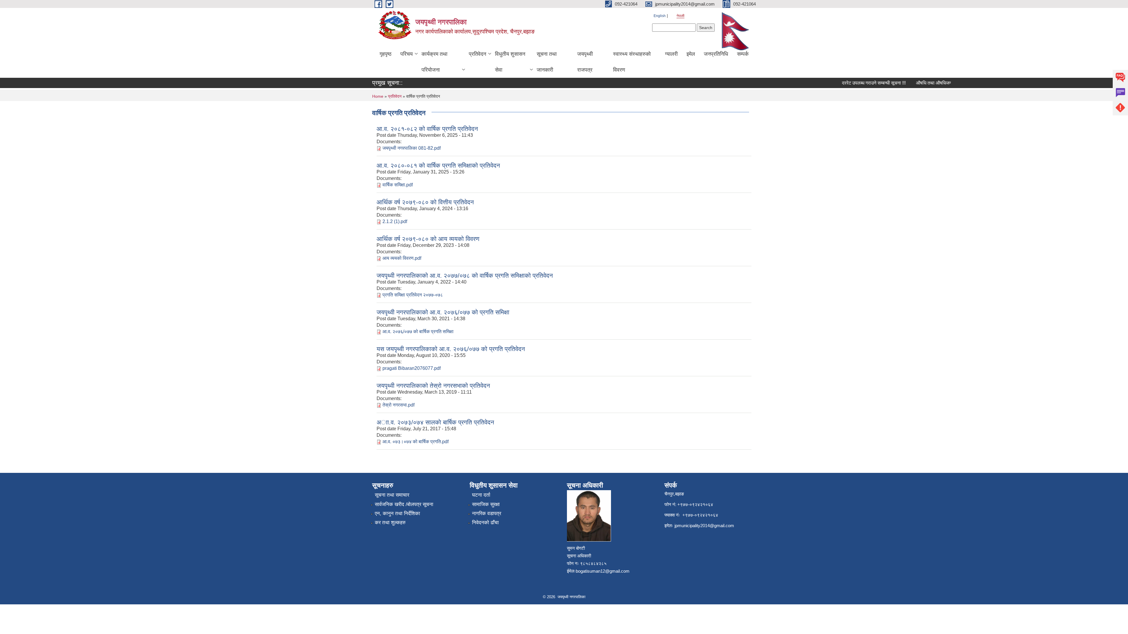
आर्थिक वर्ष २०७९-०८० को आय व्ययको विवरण (428, 238)
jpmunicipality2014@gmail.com (704, 525)
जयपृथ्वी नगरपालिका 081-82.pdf (411, 148)
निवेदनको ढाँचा (485, 522)
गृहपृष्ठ (386, 54)
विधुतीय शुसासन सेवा (510, 62)
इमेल (690, 54)
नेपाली (680, 16)
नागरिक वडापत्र (486, 513)
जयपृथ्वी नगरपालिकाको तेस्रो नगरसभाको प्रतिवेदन (433, 385)
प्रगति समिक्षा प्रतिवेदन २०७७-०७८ (412, 294)
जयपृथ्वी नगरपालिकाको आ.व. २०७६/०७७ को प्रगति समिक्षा (443, 312)
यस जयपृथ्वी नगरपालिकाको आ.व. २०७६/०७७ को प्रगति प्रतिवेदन (451, 348)
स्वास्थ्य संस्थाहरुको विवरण (632, 62)
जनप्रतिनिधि (716, 54)
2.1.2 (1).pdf (394, 221)
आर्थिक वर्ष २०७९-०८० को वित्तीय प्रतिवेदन (425, 202)
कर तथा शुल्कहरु (390, 522)
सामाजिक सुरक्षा (486, 504)
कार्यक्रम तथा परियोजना (434, 62)
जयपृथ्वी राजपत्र (585, 62)
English (660, 16)
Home (377, 96)
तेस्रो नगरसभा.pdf (398, 404)
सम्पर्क (742, 54)
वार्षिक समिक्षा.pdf (397, 184)
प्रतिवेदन (477, 54)
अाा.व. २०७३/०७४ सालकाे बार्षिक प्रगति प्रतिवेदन (435, 422)
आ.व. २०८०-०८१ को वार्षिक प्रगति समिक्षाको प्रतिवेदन (438, 165)
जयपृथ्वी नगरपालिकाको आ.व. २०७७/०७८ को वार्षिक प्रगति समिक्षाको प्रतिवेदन (465, 275)
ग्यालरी (671, 54)
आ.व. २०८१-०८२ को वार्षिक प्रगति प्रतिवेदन (427, 128)
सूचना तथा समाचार (392, 495)
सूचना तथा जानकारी (547, 62)
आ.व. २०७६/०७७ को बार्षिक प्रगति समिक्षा (418, 331)
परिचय (406, 54)
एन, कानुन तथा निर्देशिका (397, 513)
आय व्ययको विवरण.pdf (401, 258)
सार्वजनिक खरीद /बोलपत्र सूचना (404, 504)
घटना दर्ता (481, 495)
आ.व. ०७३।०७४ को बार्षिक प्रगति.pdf (415, 441)
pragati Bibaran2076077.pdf (411, 368)
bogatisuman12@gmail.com (603, 571)
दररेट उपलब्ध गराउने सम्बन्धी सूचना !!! (863, 82)
